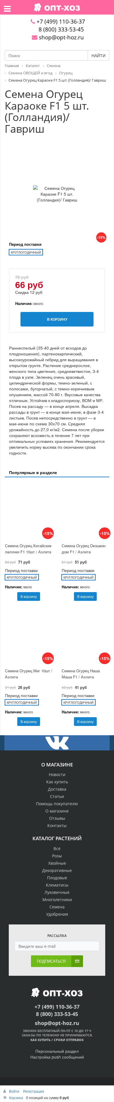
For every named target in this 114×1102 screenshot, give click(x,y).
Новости (57, 774)
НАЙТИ (98, 55)
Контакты (57, 825)
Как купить (57, 782)
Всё (57, 848)
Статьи (57, 796)
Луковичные (57, 892)
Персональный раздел (57, 1051)
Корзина (16, 1097)
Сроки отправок (69, 1040)
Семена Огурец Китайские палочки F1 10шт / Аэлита (28, 548)
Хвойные (57, 863)
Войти (14, 1091)
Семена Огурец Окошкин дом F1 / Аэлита (84, 548)
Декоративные (57, 870)
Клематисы (57, 885)
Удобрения (57, 914)
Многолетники (57, 899)
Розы (57, 856)
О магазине (57, 811)
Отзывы (57, 818)
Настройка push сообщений (57, 1057)
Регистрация (33, 1091)
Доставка (57, 789)
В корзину (28, 596)
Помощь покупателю (57, 803)
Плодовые (57, 877)
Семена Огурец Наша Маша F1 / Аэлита (81, 674)
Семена (57, 907)
